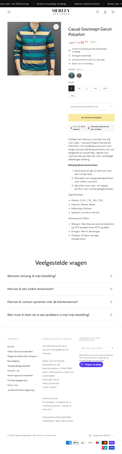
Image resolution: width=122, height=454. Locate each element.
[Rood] (79, 75)
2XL (105, 88)
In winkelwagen (91, 117)
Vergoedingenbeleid (18, 365)
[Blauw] (71, 75)
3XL (73, 95)
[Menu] (9, 12)
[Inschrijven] (113, 348)
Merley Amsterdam (23, 435)
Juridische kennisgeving (20, 389)
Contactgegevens (17, 380)
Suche (10, 346)
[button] (97, 12)
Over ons (12, 384)
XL (95, 88)
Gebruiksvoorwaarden (20, 351)
